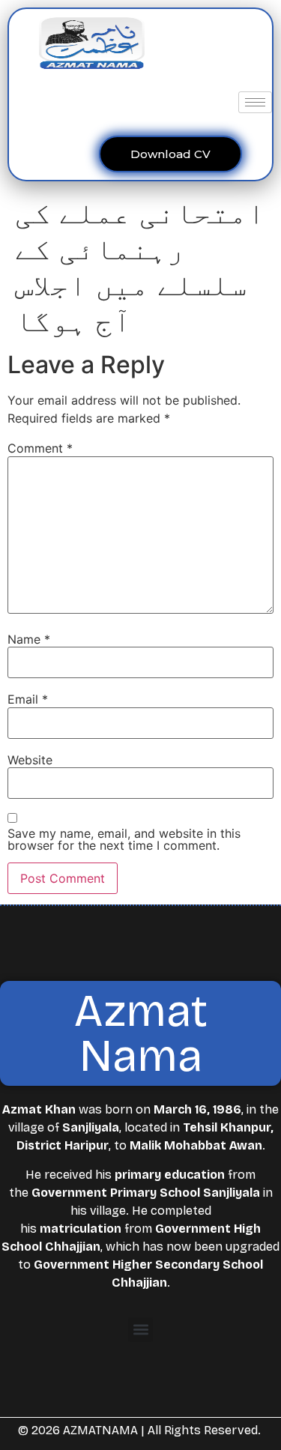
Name (28, 639)
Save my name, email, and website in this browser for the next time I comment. (124, 839)
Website (29, 760)
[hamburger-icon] (255, 102)
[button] (140, 1329)
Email (27, 699)
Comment (40, 448)
